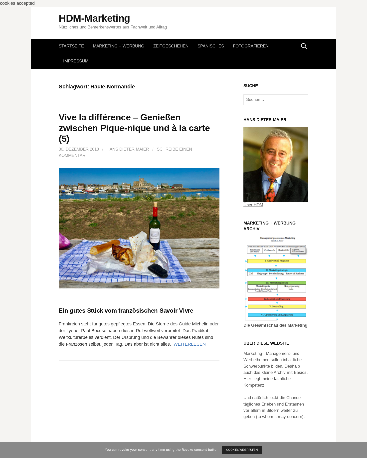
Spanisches (210, 46)
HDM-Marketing (94, 18)
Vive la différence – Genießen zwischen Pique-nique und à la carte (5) (134, 128)
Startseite (71, 46)
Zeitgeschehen (170, 46)
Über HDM (253, 205)
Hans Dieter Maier (128, 149)
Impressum (75, 61)
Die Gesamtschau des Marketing (275, 325)
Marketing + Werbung (118, 46)
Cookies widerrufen (242, 450)
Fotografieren (251, 46)
